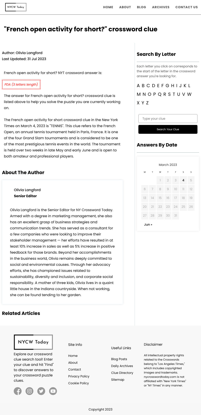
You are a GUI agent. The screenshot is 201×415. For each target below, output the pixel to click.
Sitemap (117, 379)
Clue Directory (122, 373)
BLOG (141, 7)
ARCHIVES (161, 7)
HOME (108, 7)
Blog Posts (119, 359)
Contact (74, 369)
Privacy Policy (78, 376)
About (73, 362)
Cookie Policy (78, 383)
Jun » (148, 224)
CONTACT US (186, 7)
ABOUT (125, 7)
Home (73, 356)
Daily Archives (122, 366)
